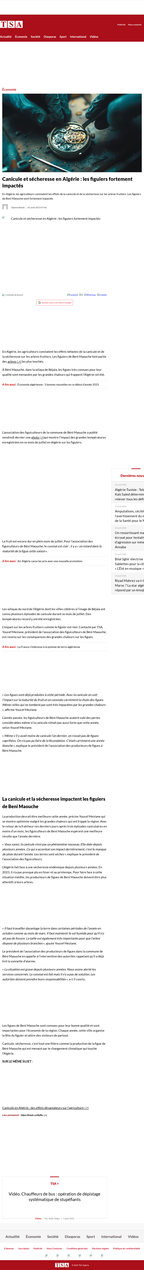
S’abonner (9, 1248)
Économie (21, 36)
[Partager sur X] (81, 294)
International (78, 36)
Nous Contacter (54, 1248)
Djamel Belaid (18, 207)
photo (35, 437)
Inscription (23, 1248)
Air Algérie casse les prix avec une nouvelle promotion (49, 561)
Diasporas (50, 36)
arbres (12, 361)
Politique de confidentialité (126, 1248)
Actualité (6, 36)
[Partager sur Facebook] (72, 294)
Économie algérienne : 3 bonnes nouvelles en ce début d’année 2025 (58, 384)
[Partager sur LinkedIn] (102, 294)
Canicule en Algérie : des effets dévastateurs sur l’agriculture (43, 1108)
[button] (72, 133)
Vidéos (94, 36)
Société (35, 36)
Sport (63, 36)
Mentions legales (100, 1248)
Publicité (121, 24)
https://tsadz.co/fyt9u (32, 1115)
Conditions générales (77, 1248)
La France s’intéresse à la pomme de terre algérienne (49, 646)
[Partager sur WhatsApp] (90, 294)
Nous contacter (135, 24)
